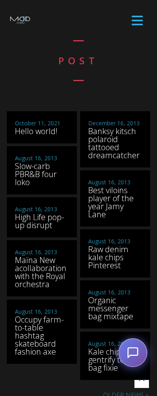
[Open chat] (132, 352)
